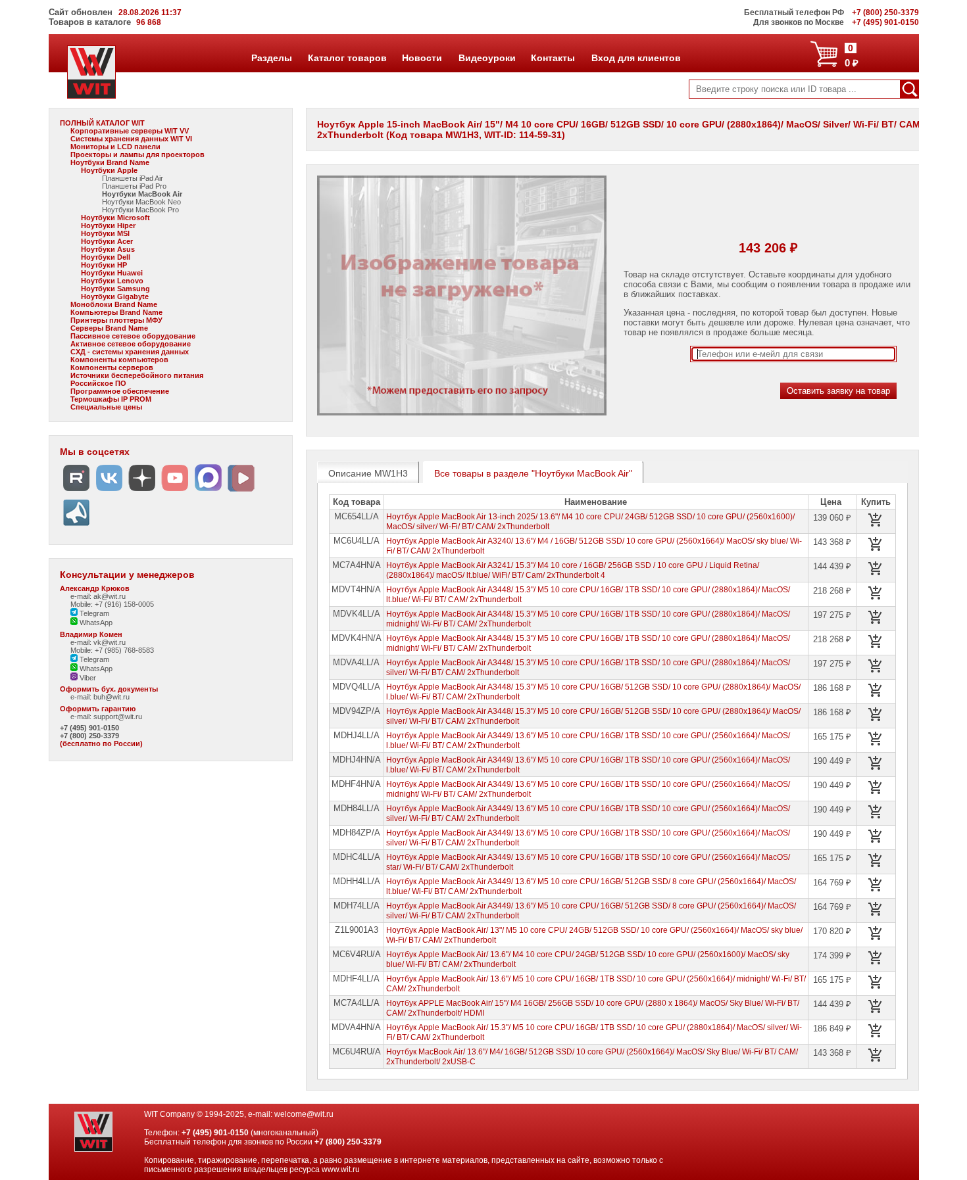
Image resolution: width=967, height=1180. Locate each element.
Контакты (552, 58)
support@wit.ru (117, 716)
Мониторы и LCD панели (115, 147)
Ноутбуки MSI (105, 233)
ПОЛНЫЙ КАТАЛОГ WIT (102, 123)
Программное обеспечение (119, 391)
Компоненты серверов (111, 367)
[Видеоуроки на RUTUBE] (76, 491)
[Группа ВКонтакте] (109, 491)
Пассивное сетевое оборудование (132, 336)
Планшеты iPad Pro (134, 186)
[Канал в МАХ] (207, 491)
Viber (87, 678)
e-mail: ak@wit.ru (98, 596)
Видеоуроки (487, 58)
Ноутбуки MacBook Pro (140, 210)
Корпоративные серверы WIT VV (129, 131)
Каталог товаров (347, 58)
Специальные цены (106, 407)
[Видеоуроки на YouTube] (175, 491)
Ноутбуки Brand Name (109, 162)
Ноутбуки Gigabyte (115, 296)
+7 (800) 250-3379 (89, 736)
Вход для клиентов (635, 58)
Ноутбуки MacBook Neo (141, 202)
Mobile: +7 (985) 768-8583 (112, 650)
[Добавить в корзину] (875, 520)
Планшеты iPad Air (132, 178)
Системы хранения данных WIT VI (131, 139)
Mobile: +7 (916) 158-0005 (112, 604)
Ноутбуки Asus (108, 249)
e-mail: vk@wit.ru (98, 642)
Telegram (93, 613)
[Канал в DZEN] (142, 491)
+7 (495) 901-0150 (89, 728)
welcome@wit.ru (304, 1114)
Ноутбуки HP (104, 265)
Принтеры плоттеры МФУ (116, 320)
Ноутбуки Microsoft (115, 218)
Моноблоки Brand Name (113, 304)
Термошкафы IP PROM (110, 399)
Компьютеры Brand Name (116, 312)
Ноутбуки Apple (109, 170)
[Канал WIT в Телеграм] (76, 526)
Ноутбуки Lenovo (112, 281)
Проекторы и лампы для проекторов (137, 154)
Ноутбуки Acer (107, 241)
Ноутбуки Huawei (112, 273)
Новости (421, 58)
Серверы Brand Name (109, 328)
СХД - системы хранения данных (129, 352)
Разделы (271, 58)
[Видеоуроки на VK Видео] (240, 491)
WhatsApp (95, 622)
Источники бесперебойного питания (136, 375)
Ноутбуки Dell (105, 257)
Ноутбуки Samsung (115, 289)
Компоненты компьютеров (119, 360)
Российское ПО (98, 383)
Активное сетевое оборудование (130, 344)
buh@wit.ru (111, 697)
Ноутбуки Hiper (108, 225)
